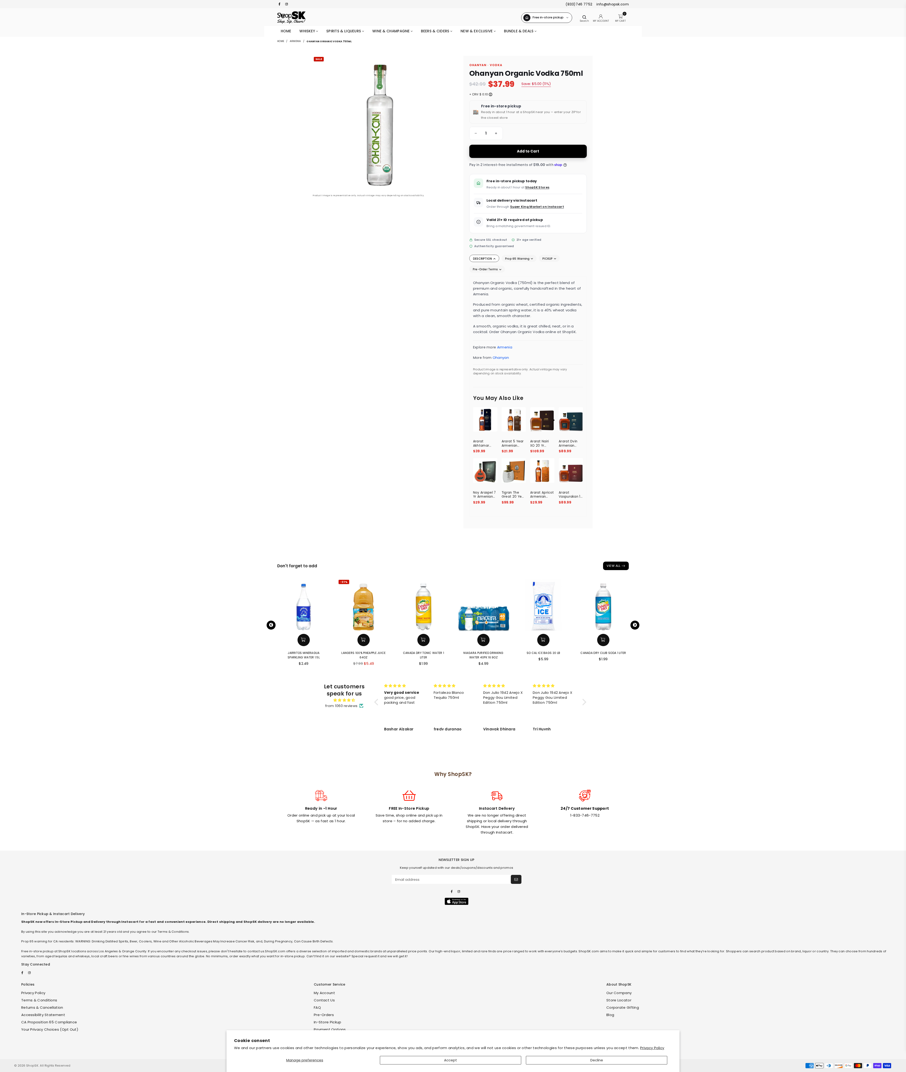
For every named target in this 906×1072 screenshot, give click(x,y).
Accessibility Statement (43, 1014)
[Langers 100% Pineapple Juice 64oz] (363, 605)
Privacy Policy (652, 1047)
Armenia (295, 41)
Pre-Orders (324, 1014)
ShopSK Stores (537, 187)
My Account (324, 992)
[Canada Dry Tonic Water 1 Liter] (423, 605)
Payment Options (330, 1029)
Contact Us (324, 1000)
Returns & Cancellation (42, 1007)
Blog (610, 1014)
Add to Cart (528, 151)
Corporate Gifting (622, 1007)
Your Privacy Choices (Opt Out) (49, 1029)
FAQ (317, 1007)
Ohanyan (501, 357)
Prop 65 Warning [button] (517, 259)
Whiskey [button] (307, 31)
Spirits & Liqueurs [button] (344, 31)
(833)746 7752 (579, 4)
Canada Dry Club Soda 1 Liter (603, 653)
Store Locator (618, 1000)
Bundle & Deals (519, 31)
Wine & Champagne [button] (391, 31)
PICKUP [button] (548, 259)
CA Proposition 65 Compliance (49, 1022)
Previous (271, 625)
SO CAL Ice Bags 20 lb (543, 653)
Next (634, 625)
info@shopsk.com (612, 4)
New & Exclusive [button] (477, 31)
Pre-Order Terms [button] (486, 269)
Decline (596, 1060)
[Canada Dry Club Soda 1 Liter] (603, 605)
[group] (486, 133)
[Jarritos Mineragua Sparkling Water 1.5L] (303, 605)
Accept (450, 1060)
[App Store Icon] (456, 901)
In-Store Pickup (327, 1022)
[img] (344, 700)
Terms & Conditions (39, 1000)
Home (286, 31)
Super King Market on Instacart (537, 206)
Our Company (619, 992)
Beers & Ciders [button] (435, 31)
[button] (475, 133)
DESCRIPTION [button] (483, 259)
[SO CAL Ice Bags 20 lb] (543, 605)
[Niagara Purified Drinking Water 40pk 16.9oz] (483, 605)
